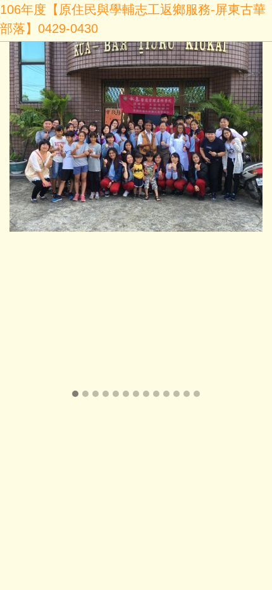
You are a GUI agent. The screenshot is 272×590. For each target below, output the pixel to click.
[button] (16, 221)
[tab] (75, 393)
